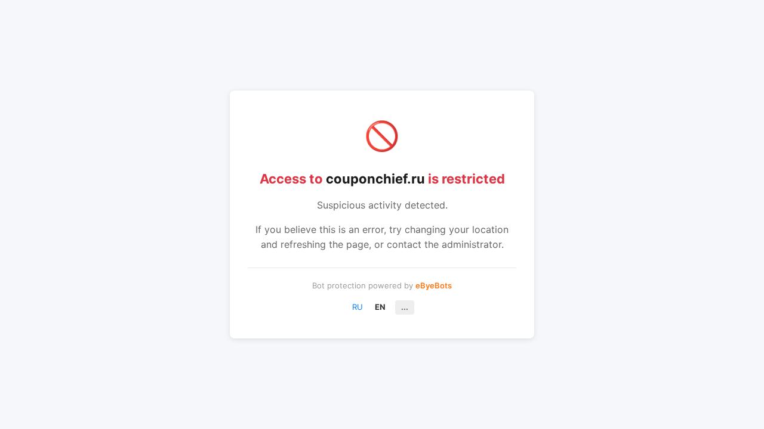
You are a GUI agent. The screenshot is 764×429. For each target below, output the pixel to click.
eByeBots (433, 285)
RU (357, 307)
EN (380, 307)
